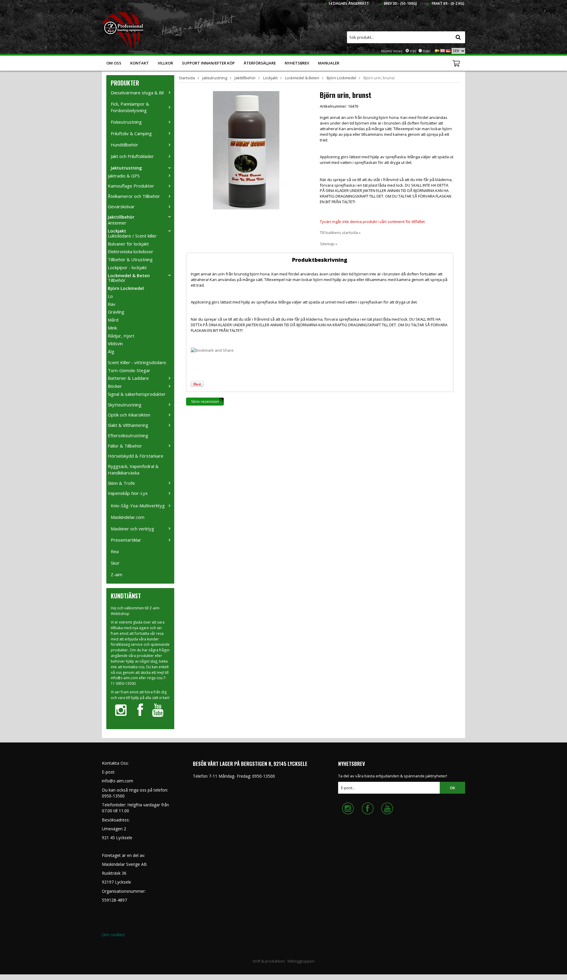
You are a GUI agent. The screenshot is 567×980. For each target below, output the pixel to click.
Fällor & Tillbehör (125, 446)
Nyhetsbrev (297, 63)
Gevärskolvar (121, 206)
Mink (112, 328)
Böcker (115, 386)
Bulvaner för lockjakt (128, 244)
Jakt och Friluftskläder (132, 156)
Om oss (113, 63)
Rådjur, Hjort (121, 336)
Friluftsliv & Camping (131, 133)
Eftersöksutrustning (128, 435)
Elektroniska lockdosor (130, 251)
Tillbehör (117, 280)
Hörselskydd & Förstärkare (135, 456)
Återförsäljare (260, 63)
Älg (111, 351)
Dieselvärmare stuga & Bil (137, 93)
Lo (110, 296)
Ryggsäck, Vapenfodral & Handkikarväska (133, 469)
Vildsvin (115, 343)
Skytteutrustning (124, 405)
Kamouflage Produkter (131, 186)
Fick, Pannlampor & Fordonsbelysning (130, 107)
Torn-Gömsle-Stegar (129, 370)
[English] (442, 50)
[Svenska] (437, 50)
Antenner (117, 223)
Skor (115, 563)
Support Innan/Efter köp (208, 63)
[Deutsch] (448, 50)
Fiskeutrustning (126, 122)
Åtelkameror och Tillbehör (134, 196)
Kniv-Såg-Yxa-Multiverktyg (138, 505)
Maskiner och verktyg (132, 529)
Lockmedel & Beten (129, 275)
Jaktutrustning (126, 168)
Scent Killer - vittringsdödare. (137, 362)
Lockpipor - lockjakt (127, 267)
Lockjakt (117, 231)
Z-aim (116, 574)
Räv (111, 304)
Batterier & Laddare (128, 378)
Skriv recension (205, 401)
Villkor (165, 63)
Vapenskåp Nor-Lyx (128, 493)
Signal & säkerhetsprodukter (137, 394)
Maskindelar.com (127, 517)
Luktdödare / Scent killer (132, 236)
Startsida (187, 77)
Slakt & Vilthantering (128, 425)
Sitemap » (328, 243)
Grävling (116, 312)
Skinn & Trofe (121, 483)
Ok (452, 787)
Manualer (328, 63)
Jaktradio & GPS (124, 176)
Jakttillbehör (121, 217)
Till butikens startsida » (340, 232)
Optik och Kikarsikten (129, 415)
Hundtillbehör (124, 145)
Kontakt (139, 63)
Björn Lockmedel (126, 288)
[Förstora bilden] (246, 149)
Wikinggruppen (301, 961)
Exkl (426, 51)
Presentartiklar (126, 540)
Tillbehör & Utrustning (130, 259)
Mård (113, 320)
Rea (115, 551)
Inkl (413, 51)
